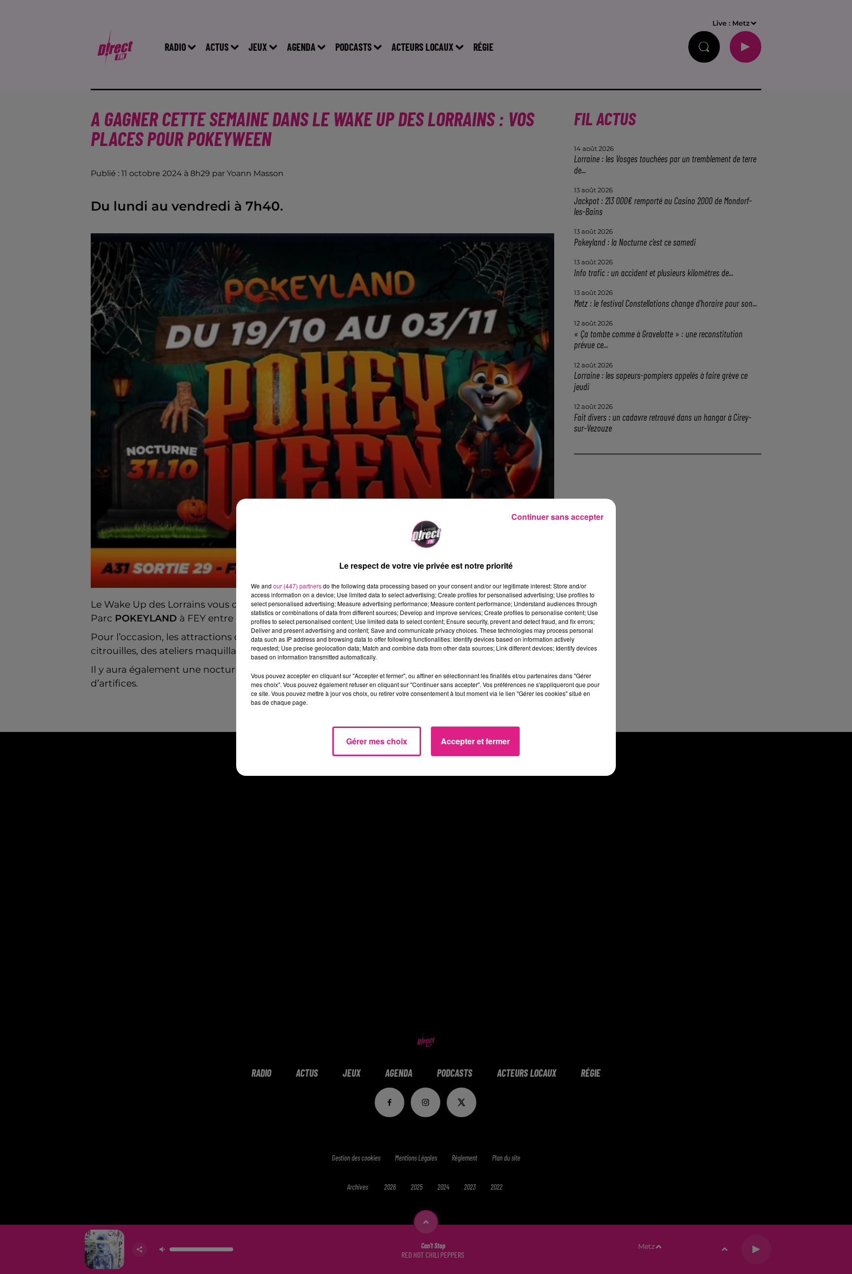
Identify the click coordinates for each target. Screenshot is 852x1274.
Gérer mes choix (376, 741)
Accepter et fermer (475, 741)
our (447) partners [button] (297, 586)
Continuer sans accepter (557, 516)
